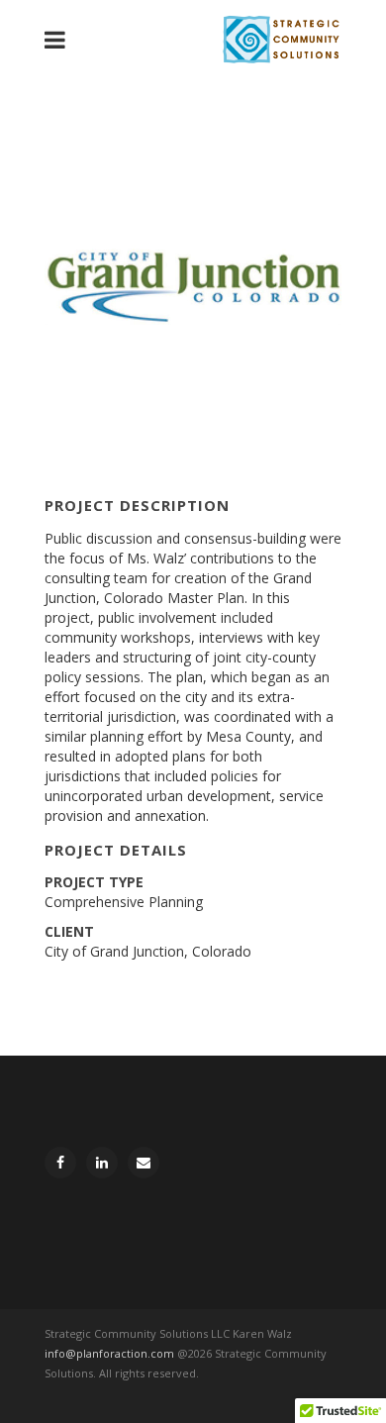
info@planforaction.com (109, 1353)
